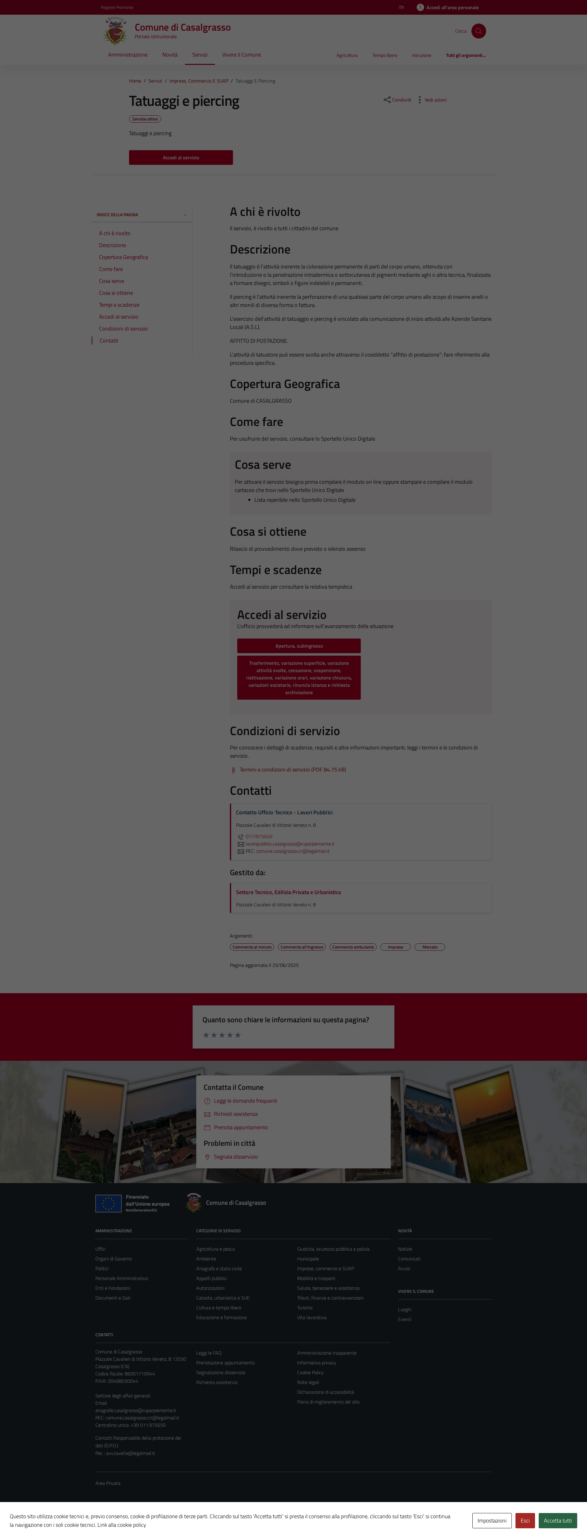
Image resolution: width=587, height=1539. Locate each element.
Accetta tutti (558, 1520)
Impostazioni (492, 1520)
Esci (525, 1520)
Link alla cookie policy (122, 1525)
